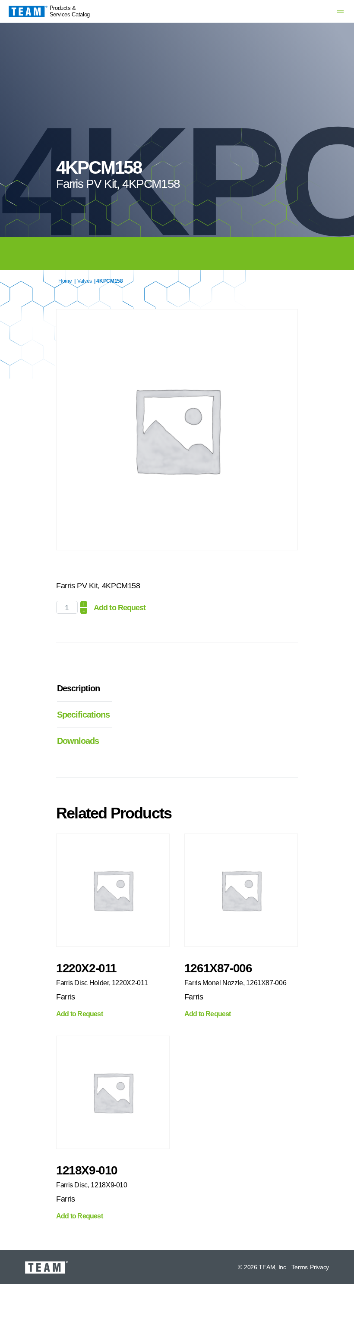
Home (65, 281)
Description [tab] (78, 688)
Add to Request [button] (79, 1014)
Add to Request (119, 608)
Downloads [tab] (78, 741)
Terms (299, 1267)
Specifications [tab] (80, 714)
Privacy (319, 1267)
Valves (84, 281)
